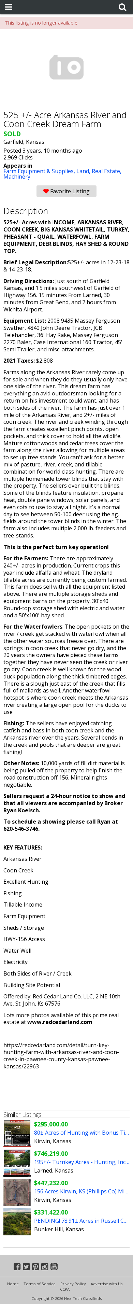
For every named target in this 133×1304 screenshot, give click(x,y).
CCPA (65, 1289)
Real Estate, (106, 171)
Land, (84, 171)
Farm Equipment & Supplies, (39, 171)
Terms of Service (40, 1283)
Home (13, 1283)
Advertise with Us (106, 1283)
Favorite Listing (69, 191)
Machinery (16, 176)
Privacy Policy (73, 1283)
